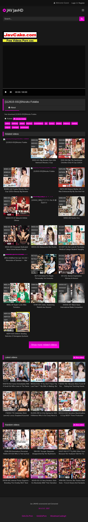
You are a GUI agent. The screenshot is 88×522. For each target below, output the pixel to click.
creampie (15, 127)
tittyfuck (29, 123)
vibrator (58, 123)
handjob (74, 123)
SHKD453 (62, 201)
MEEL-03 (7, 284)
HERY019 (7, 317)
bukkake (15, 123)
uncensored (24, 127)
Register (82, 3)
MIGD (5, 233)
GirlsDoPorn (42, 516)
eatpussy (67, 123)
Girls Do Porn (27, 516)
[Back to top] (80, 515)
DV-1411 (61, 256)
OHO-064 (62, 140)
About (13, 108)
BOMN (6, 175)
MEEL (6, 291)
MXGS (33, 233)
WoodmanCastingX (58, 516)
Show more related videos (44, 345)
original (7, 127)
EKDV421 (34, 143)
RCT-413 (34, 256)
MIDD (5, 204)
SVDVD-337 (63, 284)
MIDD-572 (7, 198)
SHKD (61, 204)
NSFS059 (62, 172)
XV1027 (61, 230)
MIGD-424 (7, 227)
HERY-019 (7, 313)
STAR (33, 291)
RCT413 (34, 259)
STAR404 (34, 288)
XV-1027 (61, 227)
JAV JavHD (14, 10)
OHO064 (61, 143)
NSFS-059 (62, 169)
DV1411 (61, 259)
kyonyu (51, 123)
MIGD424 (7, 230)
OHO (60, 146)
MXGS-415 (34, 227)
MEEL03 (6, 288)
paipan (22, 123)
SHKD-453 (62, 198)
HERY (6, 320)
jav (46, 123)
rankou (7, 123)
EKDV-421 (34, 140)
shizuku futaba (20, 119)
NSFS (61, 175)
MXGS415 (34, 230)
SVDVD (61, 291)
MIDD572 (7, 201)
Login (74, 3)
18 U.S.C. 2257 (44, 508)
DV (60, 262)
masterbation (38, 123)
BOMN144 (7, 172)
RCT (32, 262)
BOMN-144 (7, 169)
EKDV (33, 146)
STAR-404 (34, 284)
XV (60, 233)
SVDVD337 (62, 288)
